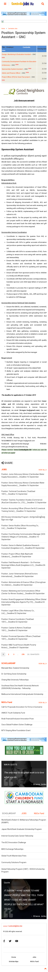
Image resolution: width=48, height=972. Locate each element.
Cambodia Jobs (12, 28)
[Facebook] (4, 941)
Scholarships (13, 961)
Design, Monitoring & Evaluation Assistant (16, 54)
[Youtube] (16, 941)
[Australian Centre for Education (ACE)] (24, 15)
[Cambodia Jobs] (23, 5)
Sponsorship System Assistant (12, 69)
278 (23, 654)
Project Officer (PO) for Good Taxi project (16, 77)
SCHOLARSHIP (8, 663)
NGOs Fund (6, 702)
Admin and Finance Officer (11, 73)
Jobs (34, 957)
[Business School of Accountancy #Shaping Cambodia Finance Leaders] (24, 22)
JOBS (4, 469)
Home (3, 28)
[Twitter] (10, 941)
